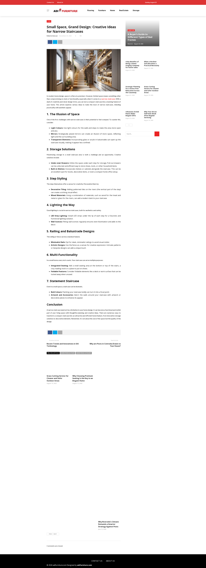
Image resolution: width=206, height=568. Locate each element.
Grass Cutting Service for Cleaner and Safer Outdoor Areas (57, 378)
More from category (83, 353)
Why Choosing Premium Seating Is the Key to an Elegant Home (82, 378)
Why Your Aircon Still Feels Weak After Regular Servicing (150, 115)
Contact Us (50, 2)
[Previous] (127, 125)
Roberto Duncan (52, 36)
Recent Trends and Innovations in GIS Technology (63, 345)
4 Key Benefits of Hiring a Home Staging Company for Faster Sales (132, 65)
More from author (67, 353)
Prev (50, 534)
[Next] (130, 125)
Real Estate (123, 10)
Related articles (53, 353)
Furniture (102, 10)
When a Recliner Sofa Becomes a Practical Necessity (151, 63)
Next (55, 534)
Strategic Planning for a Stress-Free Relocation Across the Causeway (133, 90)
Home (112, 10)
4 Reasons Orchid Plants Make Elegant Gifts (132, 114)
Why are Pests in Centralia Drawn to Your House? (105, 345)
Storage (136, 10)
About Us (60, 2)
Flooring (90, 10)
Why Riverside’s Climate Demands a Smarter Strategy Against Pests (108, 524)
